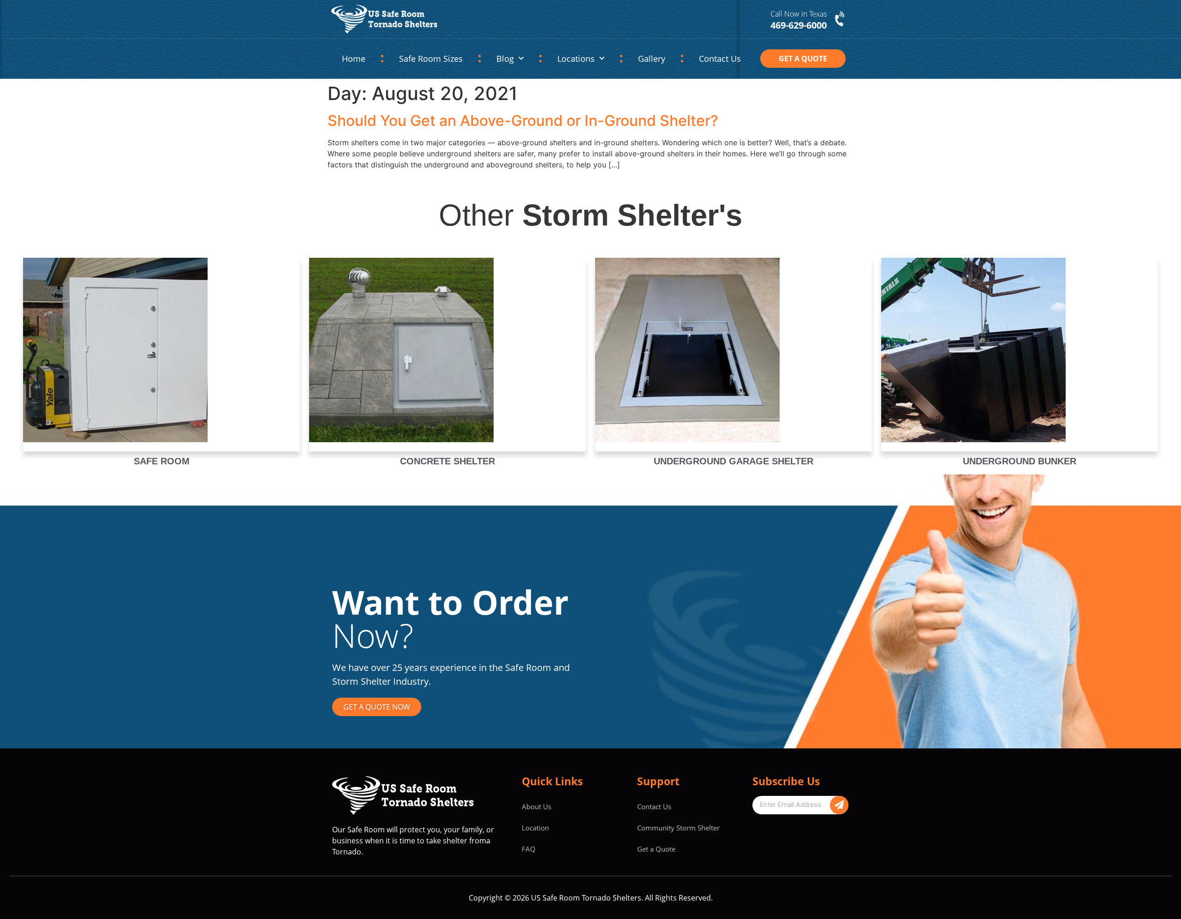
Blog (505, 58)
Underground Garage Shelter (733, 461)
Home (353, 58)
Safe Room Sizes (431, 58)
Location (535, 827)
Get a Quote (656, 849)
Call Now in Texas (798, 14)
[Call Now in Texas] (840, 19)
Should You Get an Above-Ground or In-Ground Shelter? (523, 121)
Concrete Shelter (447, 461)
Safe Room (162, 461)
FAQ (529, 849)
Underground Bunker (1019, 461)
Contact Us (720, 58)
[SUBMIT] (839, 805)
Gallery (651, 58)
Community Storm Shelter (678, 827)
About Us (536, 806)
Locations (576, 58)
